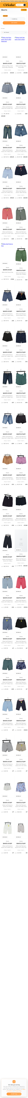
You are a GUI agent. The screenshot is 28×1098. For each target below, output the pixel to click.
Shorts (7, 61)
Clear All (14, 19)
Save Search (14, 22)
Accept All (14, 1094)
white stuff (7, 63)
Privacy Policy (18, 1090)
